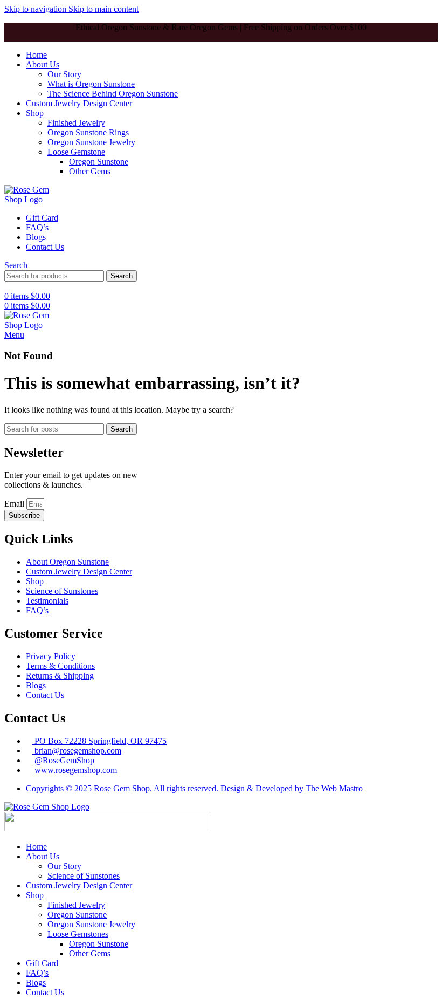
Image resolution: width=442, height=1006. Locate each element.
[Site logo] (32, 199)
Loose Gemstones (77, 934)
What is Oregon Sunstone (91, 83)
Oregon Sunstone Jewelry (91, 142)
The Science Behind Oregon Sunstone (112, 93)
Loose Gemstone (76, 151)
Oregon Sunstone (98, 161)
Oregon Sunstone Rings (88, 132)
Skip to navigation (36, 8)
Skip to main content (103, 8)
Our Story (64, 74)
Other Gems (89, 171)
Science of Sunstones (83, 875)
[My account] (7, 286)
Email (15, 503)
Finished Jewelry (76, 122)
